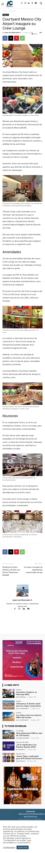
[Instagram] (25, 3)
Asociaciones (20, 753)
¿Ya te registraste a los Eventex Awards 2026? (26, 746)
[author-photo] (22, 596)
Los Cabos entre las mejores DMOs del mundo (29, 716)
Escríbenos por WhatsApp (31, 819)
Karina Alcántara (21, 697)
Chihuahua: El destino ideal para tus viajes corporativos (28, 705)
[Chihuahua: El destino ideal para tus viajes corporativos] (8, 704)
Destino (18, 689)
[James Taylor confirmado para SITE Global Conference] (8, 757)
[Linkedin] (28, 3)
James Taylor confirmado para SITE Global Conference (29, 757)
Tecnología (20, 730)
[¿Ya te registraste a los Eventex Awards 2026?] (8, 746)
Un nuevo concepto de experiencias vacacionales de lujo (33, 570)
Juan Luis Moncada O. (13, 32)
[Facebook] (22, 3)
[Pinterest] (16, 38)
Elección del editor (22, 742)
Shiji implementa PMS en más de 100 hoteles (29, 734)
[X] (32, 3)
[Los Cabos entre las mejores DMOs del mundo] (8, 716)
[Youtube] (36, 3)
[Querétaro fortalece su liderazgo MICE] (8, 693)
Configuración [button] (9, 847)
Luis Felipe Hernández (22, 738)
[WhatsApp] (22, 38)
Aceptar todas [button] (22, 847)
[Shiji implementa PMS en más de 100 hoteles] (8, 734)
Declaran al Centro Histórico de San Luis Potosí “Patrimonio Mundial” (11, 571)
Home (4, 11)
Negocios (12, 11)
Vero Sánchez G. (21, 749)
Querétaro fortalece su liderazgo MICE (26, 693)
